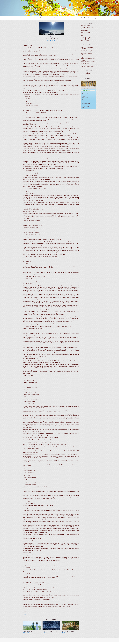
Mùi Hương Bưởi (85, 94)
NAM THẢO (26, 614)
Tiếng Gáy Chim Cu (85, 64)
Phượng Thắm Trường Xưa (87, 27)
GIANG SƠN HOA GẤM (85, 32)
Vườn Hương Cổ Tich (86, 104)
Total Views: (83, 73)
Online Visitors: (84, 72)
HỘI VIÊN (46, 18)
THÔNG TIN (69, 18)
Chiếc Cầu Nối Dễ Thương (68, 631)
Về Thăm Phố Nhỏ (85, 107)
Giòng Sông (84, 34)
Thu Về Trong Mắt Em (86, 61)
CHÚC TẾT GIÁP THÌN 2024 (86, 25)
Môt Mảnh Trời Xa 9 (85, 90)
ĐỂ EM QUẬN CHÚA (85, 39)
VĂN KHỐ (76, 18)
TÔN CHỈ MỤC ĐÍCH (85, 18)
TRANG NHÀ (32, 18)
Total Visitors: (84, 74)
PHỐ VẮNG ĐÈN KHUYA (86, 66)
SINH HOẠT (61, 18)
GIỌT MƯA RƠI (84, 63)
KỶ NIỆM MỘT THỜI (28, 631)
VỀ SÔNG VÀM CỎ (85, 28)
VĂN (51, 36)
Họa (82, 48)
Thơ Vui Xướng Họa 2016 (87, 53)
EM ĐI (82, 35)
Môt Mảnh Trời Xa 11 (86, 92)
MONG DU (85, 97)
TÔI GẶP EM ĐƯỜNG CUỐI (86, 37)
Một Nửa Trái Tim (85, 47)
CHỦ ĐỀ (39, 18)
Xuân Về (83, 100)
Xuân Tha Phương (85, 40)
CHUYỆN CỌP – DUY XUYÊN (87, 56)
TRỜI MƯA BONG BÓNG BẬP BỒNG (51, 631)
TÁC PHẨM (52, 18)
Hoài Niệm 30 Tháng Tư (86, 30)
